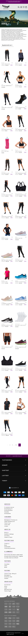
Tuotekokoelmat (6, 21)
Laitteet (5, 475)
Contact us (6, 543)
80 (16, 444)
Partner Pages (7, 591)
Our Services (7, 584)
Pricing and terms (8, 510)
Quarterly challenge (9, 534)
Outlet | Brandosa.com (9, 521)
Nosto (5, 567)
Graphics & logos (8, 537)
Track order (7, 524)
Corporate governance (9, 548)
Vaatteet (5, 470)
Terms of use (7, 523)
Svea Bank (6, 564)
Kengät (5, 465)
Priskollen (6, 511)
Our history (7, 535)
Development (7, 513)
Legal (5, 587)
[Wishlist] (24, 7)
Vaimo (5, 565)
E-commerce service (9, 507)
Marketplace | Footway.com (10, 519)
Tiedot (4, 480)
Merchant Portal (8, 589)
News (5, 545)
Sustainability (7, 546)
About (5, 586)
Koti (2, 21)
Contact (6, 526)
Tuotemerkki (7, 460)
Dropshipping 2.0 (8, 508)
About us (6, 532)
